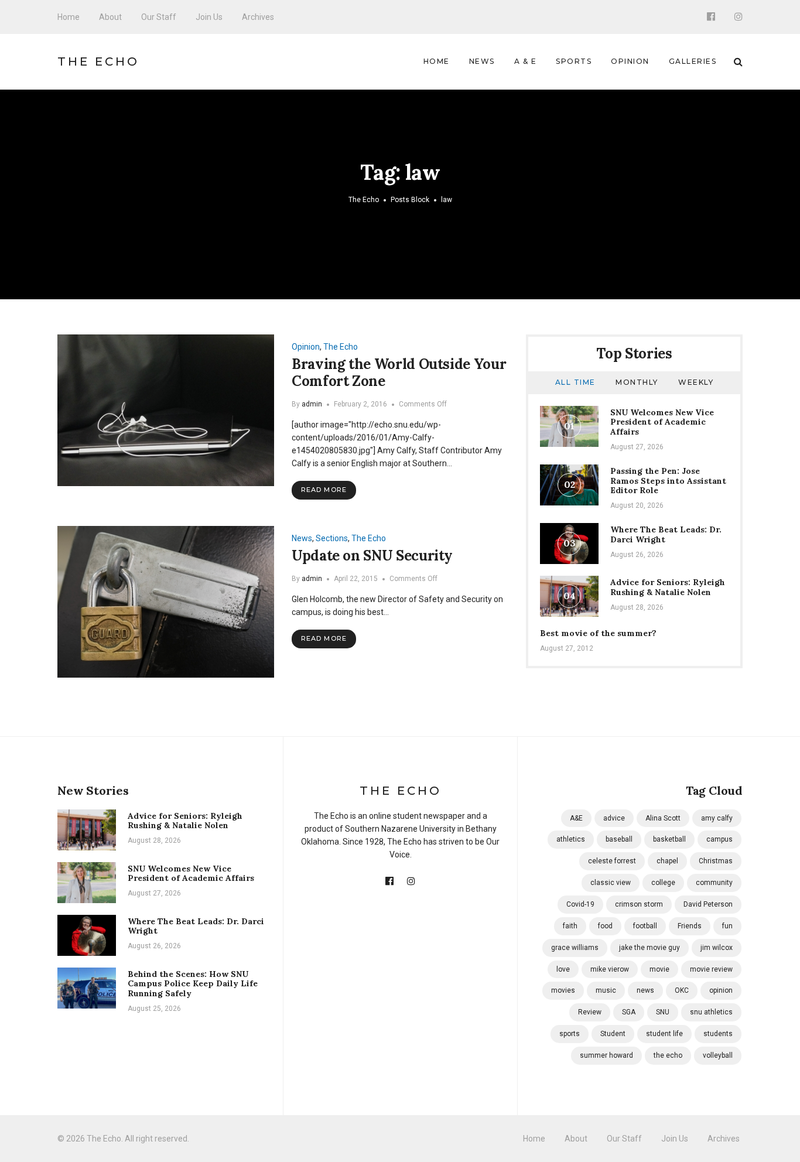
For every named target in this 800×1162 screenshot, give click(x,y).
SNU (662, 1012)
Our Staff (158, 17)
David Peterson (708, 904)
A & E (525, 61)
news (645, 990)
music (606, 990)
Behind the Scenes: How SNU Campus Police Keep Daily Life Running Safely (193, 984)
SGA (628, 1012)
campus (719, 839)
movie (659, 969)
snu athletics (711, 1012)
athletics (570, 839)
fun (727, 926)
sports (569, 1034)
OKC (682, 990)
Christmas (716, 861)
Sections (332, 538)
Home (68, 17)
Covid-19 (580, 904)
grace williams (575, 948)
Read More (324, 490)
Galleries (693, 61)
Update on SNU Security (372, 555)
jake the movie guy (649, 948)
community (714, 883)
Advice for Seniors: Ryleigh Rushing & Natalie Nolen (667, 587)
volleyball (718, 1055)
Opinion (630, 61)
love (563, 969)
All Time (575, 382)
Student (612, 1034)
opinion (721, 990)
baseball (619, 839)
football (645, 926)
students (718, 1034)
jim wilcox (716, 948)
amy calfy (717, 818)
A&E (576, 818)
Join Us (209, 17)
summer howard (606, 1055)
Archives (258, 17)
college (663, 883)
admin (312, 404)
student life (664, 1034)
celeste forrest (612, 861)
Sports (574, 61)
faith (570, 926)
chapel (667, 861)
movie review (711, 969)
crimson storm (639, 904)
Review (589, 1012)
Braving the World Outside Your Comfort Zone (399, 372)
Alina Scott (663, 818)
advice (614, 818)
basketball (669, 839)
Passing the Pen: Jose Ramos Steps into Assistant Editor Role (668, 481)
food (605, 926)
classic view (610, 883)
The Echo (98, 61)
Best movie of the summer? (598, 633)
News (482, 61)
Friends (690, 926)
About (110, 17)
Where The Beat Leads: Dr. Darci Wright (666, 534)
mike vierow (609, 969)
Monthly (637, 382)
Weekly (695, 382)
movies (563, 990)
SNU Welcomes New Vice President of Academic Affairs (662, 422)
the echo (668, 1055)
